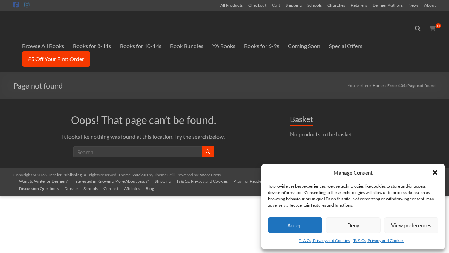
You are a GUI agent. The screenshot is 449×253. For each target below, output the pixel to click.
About (430, 4)
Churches (336, 4)
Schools (314, 4)
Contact (110, 188)
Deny (353, 225)
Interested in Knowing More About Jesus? (111, 181)
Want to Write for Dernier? (43, 181)
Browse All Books (43, 46)
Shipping (294, 4)
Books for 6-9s (261, 46)
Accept (295, 225)
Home (378, 85)
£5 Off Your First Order (56, 59)
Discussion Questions (39, 188)
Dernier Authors (388, 4)
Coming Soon (304, 46)
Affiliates (132, 188)
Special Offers (345, 46)
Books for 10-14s (140, 46)
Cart (276, 4)
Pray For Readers (249, 181)
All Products (231, 4)
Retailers (359, 4)
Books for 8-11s (92, 46)
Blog (150, 188)
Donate (71, 188)
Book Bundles (186, 46)
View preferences (411, 225)
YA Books (223, 46)
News (413, 4)
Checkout (257, 4)
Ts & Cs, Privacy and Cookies (324, 240)
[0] (432, 28)
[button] (434, 172)
